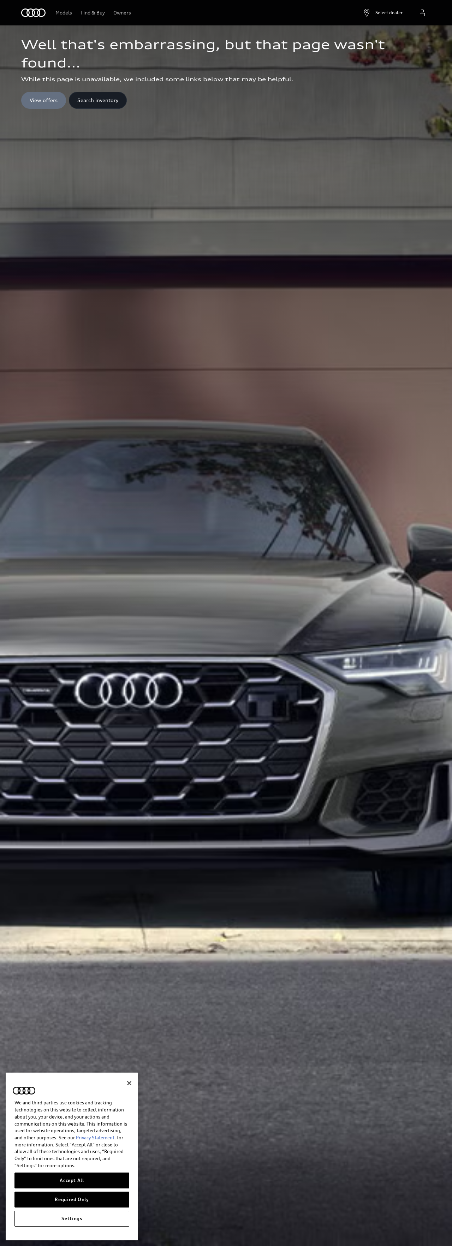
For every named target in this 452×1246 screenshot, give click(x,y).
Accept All (72, 1180)
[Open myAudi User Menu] (422, 12)
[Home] (33, 12)
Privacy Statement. (96, 1137)
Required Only (72, 1199)
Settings (71, 1218)
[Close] (129, 1083)
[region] (72, 1156)
